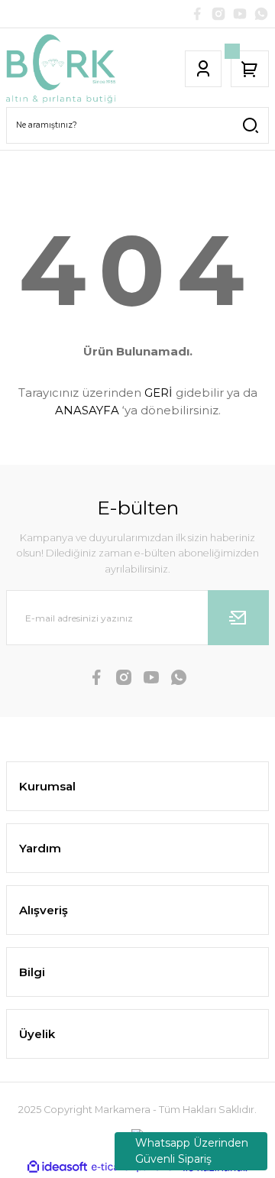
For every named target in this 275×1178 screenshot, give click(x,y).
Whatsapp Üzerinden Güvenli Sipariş (191, 1151)
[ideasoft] (57, 1167)
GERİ (158, 392)
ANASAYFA (87, 410)
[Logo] (60, 68)
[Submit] (238, 617)
